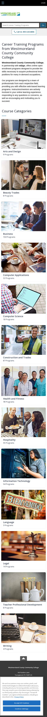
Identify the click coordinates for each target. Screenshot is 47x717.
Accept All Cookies (21, 703)
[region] (21, 696)
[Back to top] (23, 669)
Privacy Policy (19, 697)
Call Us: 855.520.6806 (24, 32)
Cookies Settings (21, 709)
